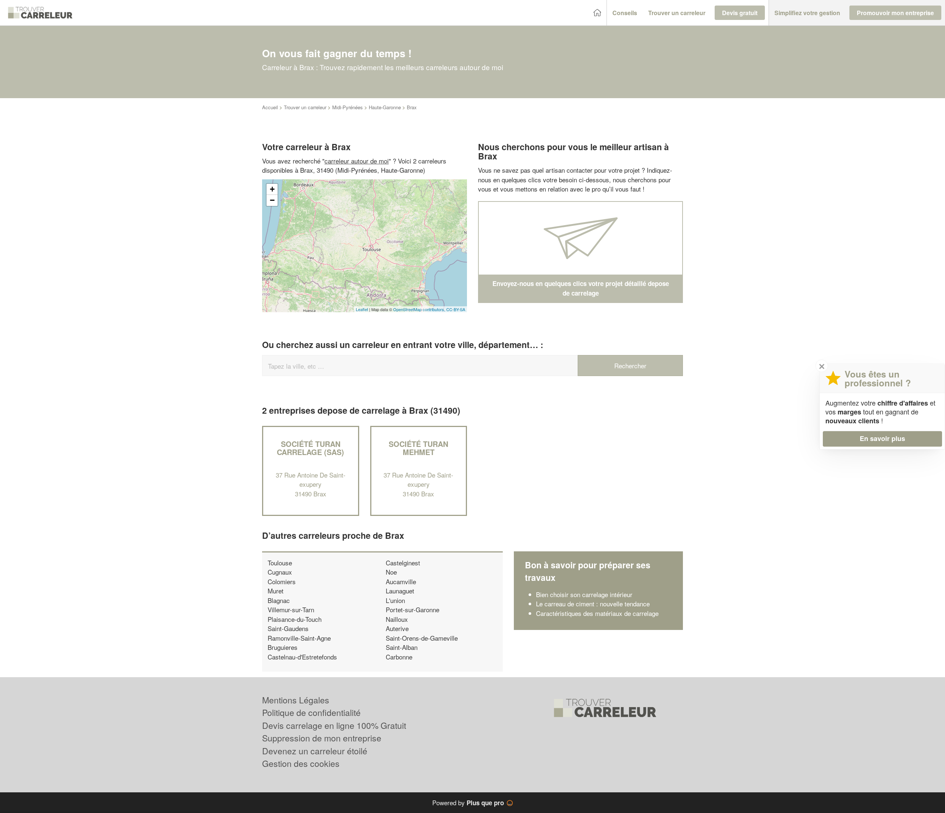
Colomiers (282, 581)
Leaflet (362, 309)
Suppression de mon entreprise (321, 738)
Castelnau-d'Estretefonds (302, 656)
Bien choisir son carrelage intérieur (584, 594)
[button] (625, 13)
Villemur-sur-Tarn (291, 609)
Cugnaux (280, 571)
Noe (391, 571)
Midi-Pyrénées (347, 107)
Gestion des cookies (301, 763)
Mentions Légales (295, 700)
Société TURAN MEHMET (418, 447)
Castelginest (403, 562)
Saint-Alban (401, 647)
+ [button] (272, 189)
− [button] (272, 200)
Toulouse (280, 562)
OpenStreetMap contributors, (419, 309)
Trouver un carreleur (305, 107)
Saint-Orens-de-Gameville (422, 638)
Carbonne (399, 656)
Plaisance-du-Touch (295, 619)
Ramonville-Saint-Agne (299, 638)
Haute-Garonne (385, 107)
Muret (276, 590)
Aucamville (401, 581)
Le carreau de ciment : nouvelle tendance (593, 603)
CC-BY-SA (455, 309)
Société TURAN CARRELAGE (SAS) (310, 447)
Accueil (270, 107)
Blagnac (279, 600)
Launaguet (400, 590)
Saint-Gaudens (288, 628)
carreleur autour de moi (356, 160)
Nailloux (397, 619)
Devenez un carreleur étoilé (314, 751)
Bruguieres (283, 647)
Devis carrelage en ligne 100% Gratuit (334, 725)
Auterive (397, 628)
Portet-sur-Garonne (412, 609)
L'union (395, 600)
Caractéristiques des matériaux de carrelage (597, 613)
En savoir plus (882, 438)
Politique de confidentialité (311, 712)
